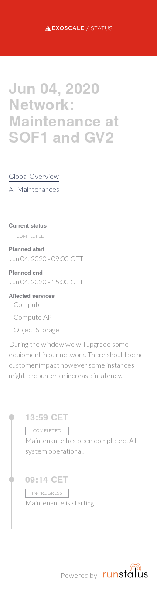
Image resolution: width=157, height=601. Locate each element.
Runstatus (125, 570)
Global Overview (34, 176)
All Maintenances (34, 189)
